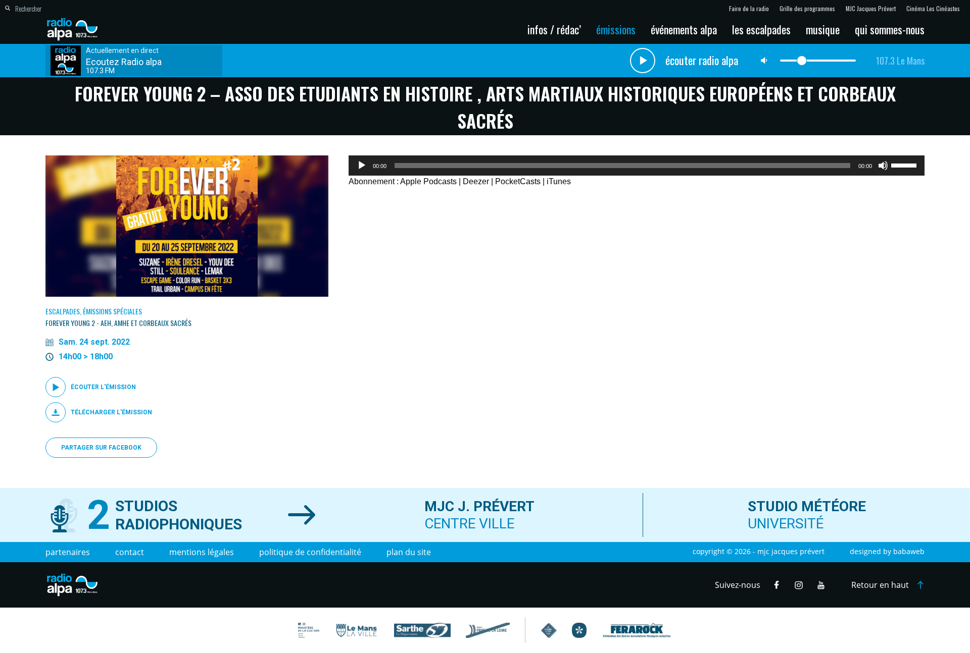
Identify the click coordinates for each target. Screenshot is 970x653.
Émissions (616, 29)
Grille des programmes (807, 9)
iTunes (559, 181)
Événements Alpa (684, 29)
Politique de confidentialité (310, 552)
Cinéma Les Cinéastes (933, 9)
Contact (129, 552)
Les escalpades (761, 29)
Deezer (476, 181)
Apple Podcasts (428, 181)
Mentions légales (201, 552)
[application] (637, 165)
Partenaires (67, 552)
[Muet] (883, 165)
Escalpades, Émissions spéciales (93, 311)
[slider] (905, 164)
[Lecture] (362, 165)
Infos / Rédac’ (554, 29)
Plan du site (408, 552)
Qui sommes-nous (890, 29)
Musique (823, 29)
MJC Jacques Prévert (871, 9)
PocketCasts (518, 181)
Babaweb (909, 551)
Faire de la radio (749, 9)
